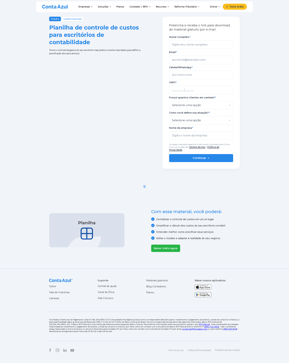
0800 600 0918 (230, 329)
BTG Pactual (204, 324)
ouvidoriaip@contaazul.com (195, 329)
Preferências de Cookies (227, 350)
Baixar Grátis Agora (165, 248)
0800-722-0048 (211, 327)
